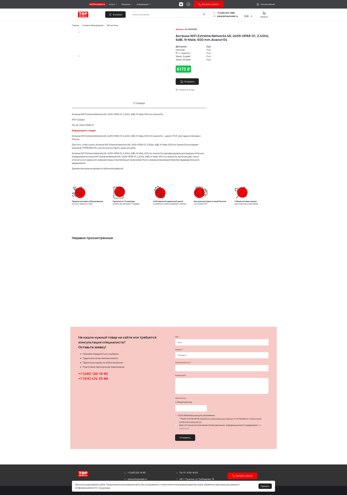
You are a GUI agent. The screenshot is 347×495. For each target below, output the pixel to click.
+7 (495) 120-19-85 (93, 373)
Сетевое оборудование (92, 25)
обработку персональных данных (216, 418)
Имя (176, 337)
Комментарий (180, 375)
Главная (75, 25)
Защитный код (180, 398)
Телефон (178, 349)
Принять (265, 486)
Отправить (185, 437)
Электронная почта (182, 362)
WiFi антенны (112, 25)
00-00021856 (191, 29)
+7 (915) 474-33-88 (93, 378)
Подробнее (104, 487)
